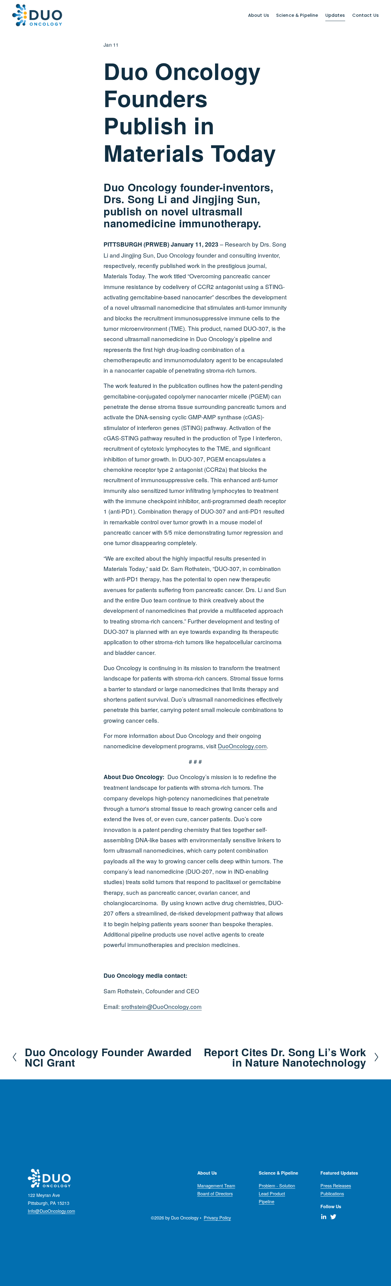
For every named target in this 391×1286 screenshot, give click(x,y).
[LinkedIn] (323, 1217)
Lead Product (272, 1193)
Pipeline (266, 1201)
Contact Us (365, 15)
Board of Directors (215, 1193)
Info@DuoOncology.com (51, 1211)
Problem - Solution (277, 1185)
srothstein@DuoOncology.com (161, 1006)
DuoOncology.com (242, 746)
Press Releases (335, 1185)
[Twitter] (333, 1217)
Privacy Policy (217, 1217)
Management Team (216, 1185)
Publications (332, 1193)
